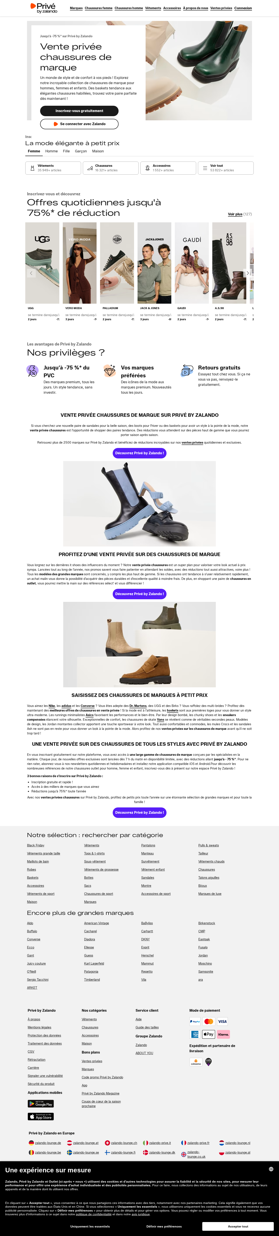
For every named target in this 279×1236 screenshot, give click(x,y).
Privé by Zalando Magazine (100, 1093)
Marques (88, 1069)
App (84, 1085)
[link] (243, 8)
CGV (31, 1052)
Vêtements (89, 1019)
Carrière (33, 1068)
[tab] (34, 151)
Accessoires (90, 1035)
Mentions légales (39, 1027)
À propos (34, 1019)
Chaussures (90, 1027)
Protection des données (44, 1035)
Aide (139, 1019)
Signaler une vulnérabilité (45, 1076)
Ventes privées (92, 1061)
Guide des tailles (147, 1027)
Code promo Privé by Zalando (102, 1077)
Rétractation (36, 1060)
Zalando (141, 1045)
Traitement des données (45, 1043)
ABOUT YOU (144, 1053)
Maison (87, 1043)
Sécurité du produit (41, 1084)
